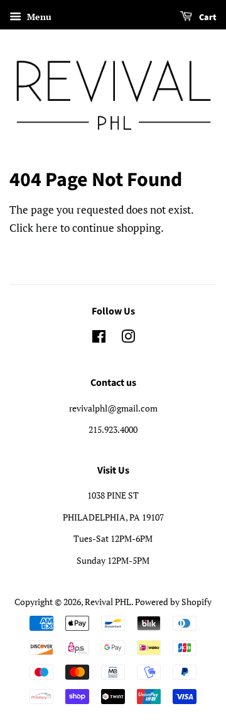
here (47, 227)
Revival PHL (108, 602)
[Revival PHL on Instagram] (128, 339)
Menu (37, 17)
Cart (207, 17)
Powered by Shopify (173, 602)
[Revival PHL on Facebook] (99, 339)
